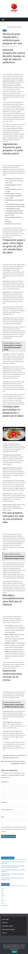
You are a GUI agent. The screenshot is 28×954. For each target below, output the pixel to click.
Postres (3, 900)
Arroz (2, 888)
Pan (2, 898)
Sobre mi (4, 933)
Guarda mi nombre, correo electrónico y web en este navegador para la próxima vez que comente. (13, 829)
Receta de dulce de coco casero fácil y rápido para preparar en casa (14, 757)
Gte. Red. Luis (14, 46)
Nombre (4, 802)
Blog (2, 890)
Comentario (5, 782)
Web (2, 817)
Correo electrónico (7, 809)
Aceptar (14, 951)
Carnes (3, 895)
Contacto (5, 922)
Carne (4, 30)
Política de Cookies (7, 926)
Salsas (2, 903)
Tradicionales (4, 905)
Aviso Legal (5, 919)
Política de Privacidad (8, 929)
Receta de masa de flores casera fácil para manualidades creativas (13, 762)
